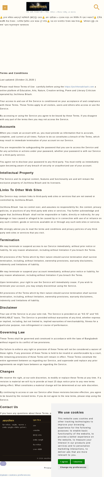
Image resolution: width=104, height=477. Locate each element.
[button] (97, 8)
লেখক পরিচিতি (37, 449)
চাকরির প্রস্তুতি (38, 440)
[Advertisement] (52, 45)
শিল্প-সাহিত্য (37, 445)
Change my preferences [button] (73, 467)
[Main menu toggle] (5, 7)
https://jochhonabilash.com (79, 87)
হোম (34, 426)
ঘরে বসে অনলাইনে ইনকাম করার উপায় (65, 21)
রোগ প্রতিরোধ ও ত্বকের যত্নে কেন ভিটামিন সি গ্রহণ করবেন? (70, 17)
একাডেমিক (36, 430)
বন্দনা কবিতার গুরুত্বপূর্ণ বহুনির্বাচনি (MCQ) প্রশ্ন (22, 17)
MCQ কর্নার (37, 435)
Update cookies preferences (15, 475)
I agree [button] (64, 462)
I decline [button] (77, 462)
